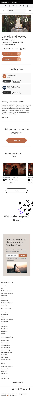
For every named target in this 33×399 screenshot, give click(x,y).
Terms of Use (4, 305)
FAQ (2, 288)
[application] (16, 23)
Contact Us (7, 81)
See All (16, 190)
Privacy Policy (10, 260)
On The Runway (5, 378)
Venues (3, 317)
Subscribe (22, 255)
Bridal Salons (4, 331)
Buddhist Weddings (5, 359)
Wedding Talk (4, 373)
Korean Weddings (5, 347)
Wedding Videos (5, 340)
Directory (3, 312)
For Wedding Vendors (6, 291)
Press (2, 298)
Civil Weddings (4, 357)
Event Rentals (4, 328)
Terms (22, 258)
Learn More (16, 81)
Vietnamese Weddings (6, 352)
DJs (2, 324)
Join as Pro (16, 140)
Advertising (4, 295)
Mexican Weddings (5, 350)
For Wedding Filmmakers (7, 293)
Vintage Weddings (5, 345)
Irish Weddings (4, 354)
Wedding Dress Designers (7, 319)
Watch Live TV (4, 371)
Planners (3, 333)
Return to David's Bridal (10, 2)
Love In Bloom (4, 376)
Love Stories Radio (5, 369)
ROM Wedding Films (17, 42)
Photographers (4, 321)
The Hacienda (10, 44)
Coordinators (4, 326)
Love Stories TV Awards (7, 366)
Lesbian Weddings (5, 343)
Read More (5, 117)
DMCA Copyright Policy (6, 302)
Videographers (4, 314)
